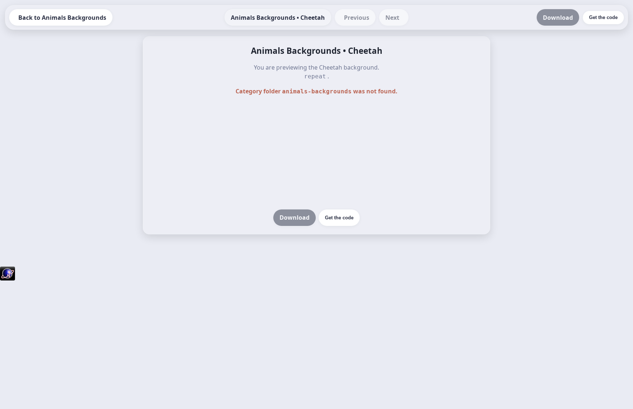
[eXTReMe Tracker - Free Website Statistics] (7, 278)
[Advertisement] (316, 153)
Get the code (339, 217)
